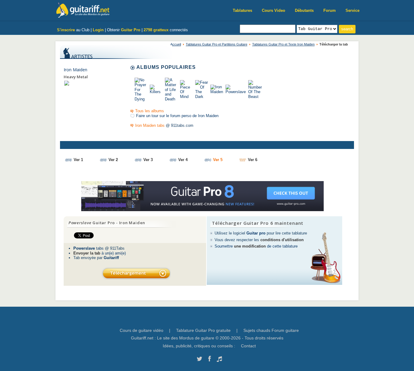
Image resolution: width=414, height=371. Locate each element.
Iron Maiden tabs (150, 125)
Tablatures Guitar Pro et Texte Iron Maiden (283, 44)
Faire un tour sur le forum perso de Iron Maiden (177, 115)
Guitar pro (255, 233)
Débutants (304, 10)
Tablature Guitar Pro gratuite (203, 330)
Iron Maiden (75, 70)
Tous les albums (149, 111)
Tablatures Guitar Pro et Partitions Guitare (216, 44)
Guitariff (111, 257)
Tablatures (242, 10)
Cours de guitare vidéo (141, 330)
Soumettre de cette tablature (256, 246)
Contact (248, 345)
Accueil (175, 44)
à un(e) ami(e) (99, 253)
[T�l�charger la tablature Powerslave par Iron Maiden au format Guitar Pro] (136, 273)
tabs (88, 248)
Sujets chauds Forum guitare (271, 330)
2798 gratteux (156, 30)
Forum (329, 10)
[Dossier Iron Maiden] (67, 83)
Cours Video (273, 10)
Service (352, 10)
